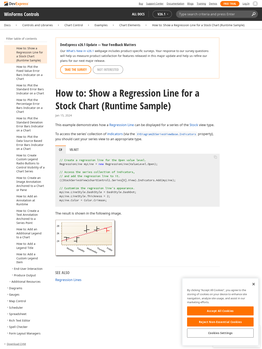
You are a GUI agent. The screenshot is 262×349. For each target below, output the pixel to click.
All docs (138, 14)
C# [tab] (60, 149)
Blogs (190, 3)
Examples (101, 25)
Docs (7, 25)
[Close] (253, 284)
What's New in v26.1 (80, 51)
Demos (213, 3)
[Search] (253, 14)
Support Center (155, 3)
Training (201, 3)
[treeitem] (29, 54)
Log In (246, 3)
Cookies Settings (220, 333)
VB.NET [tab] (74, 149)
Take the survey (76, 69)
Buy (141, 3)
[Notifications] (255, 3)
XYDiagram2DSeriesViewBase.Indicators (166, 134)
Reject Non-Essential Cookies (220, 322)
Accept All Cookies (220, 311)
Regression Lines (68, 280)
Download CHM (16, 344)
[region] (220, 312)
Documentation (175, 3)
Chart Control (73, 25)
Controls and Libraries (37, 25)
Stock (194, 125)
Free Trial (230, 4)
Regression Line (121, 125)
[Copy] (215, 157)
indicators (115, 134)
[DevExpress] (16, 4)
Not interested (108, 69)
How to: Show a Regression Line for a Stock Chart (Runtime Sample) (198, 25)
